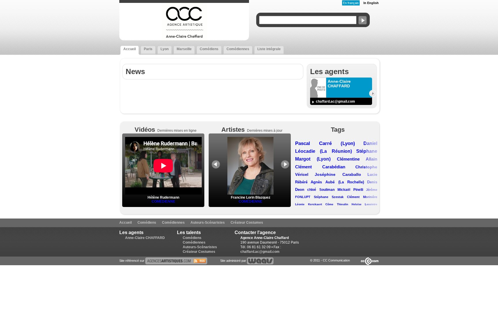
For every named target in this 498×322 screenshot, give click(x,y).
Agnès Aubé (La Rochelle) (337, 182)
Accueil (129, 49)
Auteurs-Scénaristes (207, 223)
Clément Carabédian (320, 166)
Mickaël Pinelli (350, 190)
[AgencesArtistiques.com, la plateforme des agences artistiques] (176, 260)
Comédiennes (238, 49)
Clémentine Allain (357, 159)
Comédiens (209, 49)
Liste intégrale (269, 49)
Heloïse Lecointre (364, 204)
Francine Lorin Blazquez (250, 197)
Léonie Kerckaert (308, 204)
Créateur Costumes (247, 223)
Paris (148, 49)
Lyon (165, 49)
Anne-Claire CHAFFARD (145, 238)
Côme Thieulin (336, 204)
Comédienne (163, 201)
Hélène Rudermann (163, 197)
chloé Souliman (320, 190)
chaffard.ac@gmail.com (335, 101)
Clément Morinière (362, 197)
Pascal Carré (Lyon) (325, 143)
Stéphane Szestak (329, 197)
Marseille (184, 49)
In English (371, 3)
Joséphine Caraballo (338, 174)
